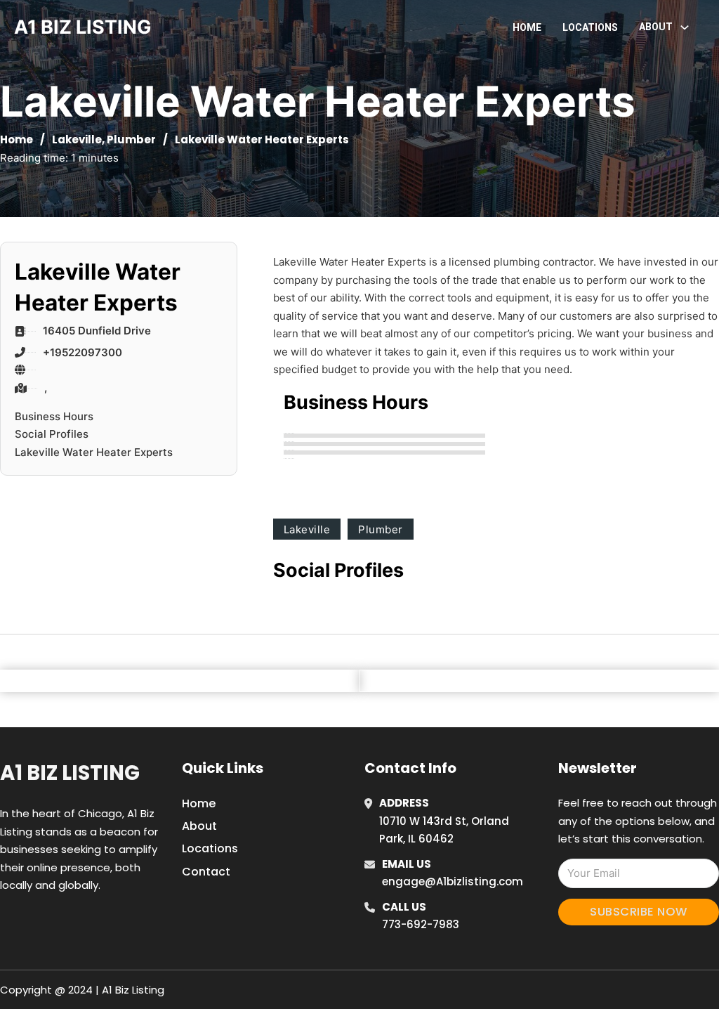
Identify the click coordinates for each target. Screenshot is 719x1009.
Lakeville (77, 139)
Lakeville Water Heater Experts (94, 452)
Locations (590, 27)
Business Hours (54, 416)
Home (527, 27)
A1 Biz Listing (70, 773)
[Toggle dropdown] (685, 27)
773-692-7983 (420, 924)
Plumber (131, 139)
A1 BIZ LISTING (83, 27)
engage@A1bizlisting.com (452, 881)
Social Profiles (51, 434)
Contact (206, 872)
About (199, 826)
